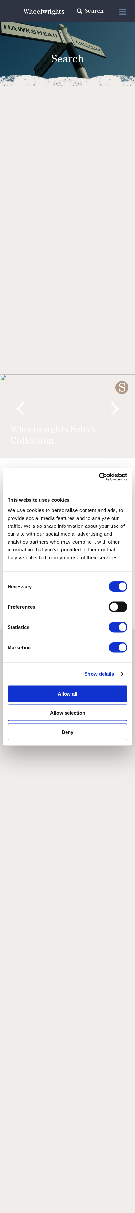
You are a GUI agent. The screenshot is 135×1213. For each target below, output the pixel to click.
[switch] (118, 606)
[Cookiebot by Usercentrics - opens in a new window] (98, 477)
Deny (67, 732)
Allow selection (67, 713)
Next (115, 408)
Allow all (67, 693)
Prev (20, 408)
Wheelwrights (44, 12)
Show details (99, 674)
